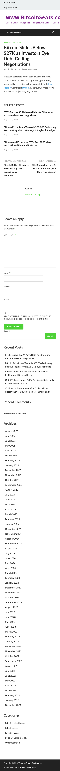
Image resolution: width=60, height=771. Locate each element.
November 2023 (13, 592)
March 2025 (11, 514)
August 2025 (11, 489)
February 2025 (12, 519)
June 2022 (10, 675)
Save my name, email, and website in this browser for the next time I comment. (27, 317)
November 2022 (13, 651)
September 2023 (13, 602)
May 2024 (10, 563)
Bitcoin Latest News (12, 43)
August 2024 (11, 548)
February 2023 (12, 636)
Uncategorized (12, 742)
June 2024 (10, 558)
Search (7, 331)
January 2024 (12, 582)
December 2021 (13, 705)
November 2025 (13, 475)
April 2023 (10, 626)
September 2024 (13, 543)
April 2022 (10, 685)
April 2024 (10, 568)
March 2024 (11, 572)
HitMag (32, 767)
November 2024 (13, 533)
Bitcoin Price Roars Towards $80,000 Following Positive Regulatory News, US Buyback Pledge (30, 129)
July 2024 (10, 553)
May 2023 (10, 621)
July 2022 (10, 670)
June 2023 (10, 617)
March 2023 (11, 631)
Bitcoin (25, 87)
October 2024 (12, 538)
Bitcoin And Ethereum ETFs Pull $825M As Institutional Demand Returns (27, 144)
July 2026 (10, 435)
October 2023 (12, 597)
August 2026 (11, 431)
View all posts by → (34, 194)
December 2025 (13, 470)
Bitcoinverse (11, 728)
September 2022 (13, 661)
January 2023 (12, 641)
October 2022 (12, 656)
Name (7, 273)
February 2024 (12, 577)
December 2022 (13, 646)
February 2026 (12, 460)
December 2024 (13, 528)
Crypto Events (12, 732)
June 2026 (10, 440)
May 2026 (10, 445)
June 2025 (10, 499)
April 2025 (10, 509)
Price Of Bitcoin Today (16, 737)
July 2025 (10, 494)
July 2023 (10, 612)
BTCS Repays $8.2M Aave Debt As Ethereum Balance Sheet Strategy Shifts (28, 114)
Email (8, 286)
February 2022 (12, 695)
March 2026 (11, 455)
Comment (10, 235)
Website (8, 299)
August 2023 (11, 607)
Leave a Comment (29, 69)
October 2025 (12, 479)
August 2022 (11, 665)
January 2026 (12, 465)
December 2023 (13, 587)
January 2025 (12, 524)
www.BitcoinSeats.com (30, 763)
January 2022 (12, 700)
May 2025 (10, 504)
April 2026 (10, 450)
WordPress (20, 767)
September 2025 (13, 484)
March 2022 (11, 690)
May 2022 (10, 680)
